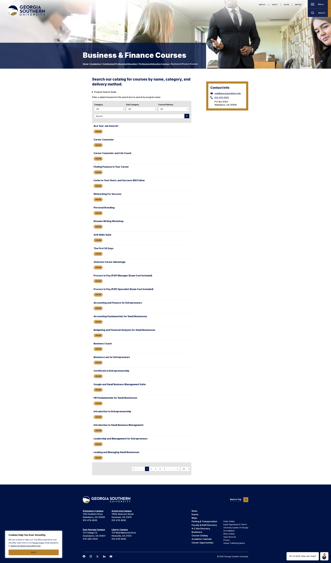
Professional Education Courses (154, 64)
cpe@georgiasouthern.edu (228, 93)
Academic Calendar (202, 539)
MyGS (298, 4)
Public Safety (229, 521)
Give (286, 4)
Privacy (226, 540)
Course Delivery (165, 104)
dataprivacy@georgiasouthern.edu (26, 546)
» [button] (177, 469)
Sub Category (132, 104)
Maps (194, 518)
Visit (275, 4)
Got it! (33, 552)
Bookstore (197, 532)
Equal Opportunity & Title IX (235, 524)
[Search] (186, 116)
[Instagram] (90, 556)
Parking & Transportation (204, 521)
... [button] (142, 469)
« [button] (134, 469)
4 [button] (160, 469)
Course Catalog (200, 535)
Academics (95, 64)
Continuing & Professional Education (120, 64)
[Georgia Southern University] (26, 10)
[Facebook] (84, 556)
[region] (33, 544)
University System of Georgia (235, 527)
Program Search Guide (105, 92)
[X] (97, 556)
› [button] (173, 469)
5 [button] (164, 469)
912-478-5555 (222, 97)
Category (98, 104)
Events (195, 514)
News (194, 511)
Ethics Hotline (229, 534)
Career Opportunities (202, 542)
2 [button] (151, 469)
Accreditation (229, 531)
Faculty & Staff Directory (204, 525)
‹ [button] (138, 469)
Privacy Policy (38, 543)
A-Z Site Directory (201, 528)
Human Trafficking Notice (234, 543)
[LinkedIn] (104, 556)
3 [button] (155, 469)
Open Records (229, 537)
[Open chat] (324, 556)
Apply (262, 4)
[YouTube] (111, 556)
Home (85, 64)
